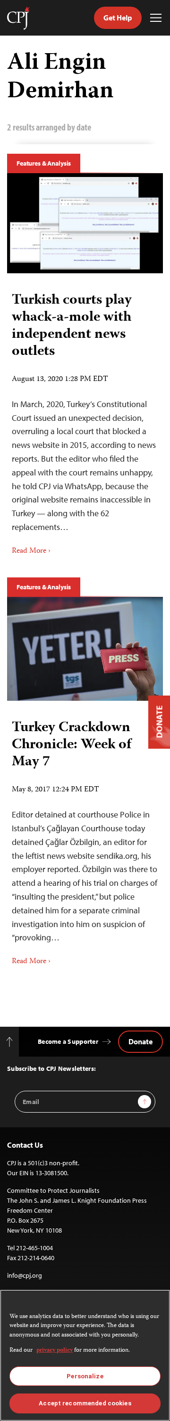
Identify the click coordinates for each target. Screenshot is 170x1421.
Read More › (31, 551)
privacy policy (54, 1351)
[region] (85, 1355)
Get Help (117, 17)
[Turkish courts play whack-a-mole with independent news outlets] (85, 223)
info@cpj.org (24, 1275)
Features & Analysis (44, 163)
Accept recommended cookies (85, 1403)
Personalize (85, 1376)
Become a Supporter (68, 1041)
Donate (140, 1041)
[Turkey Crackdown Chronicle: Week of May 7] (85, 649)
